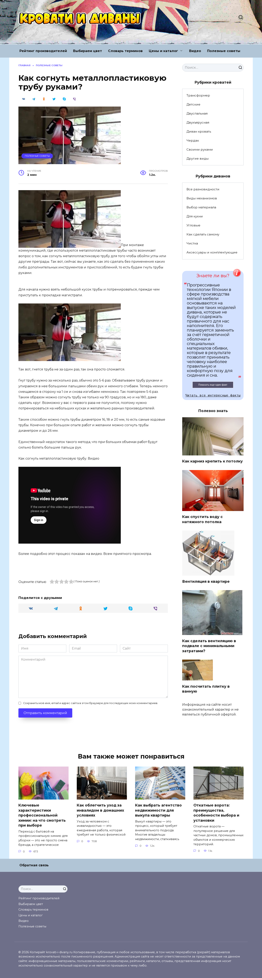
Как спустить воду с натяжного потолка (202, 519)
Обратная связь (34, 865)
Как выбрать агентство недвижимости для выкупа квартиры (158, 810)
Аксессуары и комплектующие (211, 252)
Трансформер (198, 95)
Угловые (193, 225)
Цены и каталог (163, 51)
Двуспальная (197, 113)
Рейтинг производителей (43, 51)
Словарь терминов (125, 51)
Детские (193, 104)
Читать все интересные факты (213, 395)
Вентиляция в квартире (206, 581)
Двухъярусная (197, 122)
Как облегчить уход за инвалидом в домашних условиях (100, 810)
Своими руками (199, 149)
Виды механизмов (201, 198)
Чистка (192, 243)
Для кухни (194, 216)
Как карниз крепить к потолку (212, 461)
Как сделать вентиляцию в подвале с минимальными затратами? (209, 645)
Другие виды (197, 158)
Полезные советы (223, 51)
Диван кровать (198, 131)
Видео (195, 51)
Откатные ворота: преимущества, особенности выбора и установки (216, 812)
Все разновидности (202, 189)
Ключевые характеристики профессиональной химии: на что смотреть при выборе (42, 815)
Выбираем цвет (87, 51)
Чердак (192, 140)
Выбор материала (201, 207)
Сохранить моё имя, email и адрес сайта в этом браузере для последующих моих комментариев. (90, 703)
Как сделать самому (202, 234)
